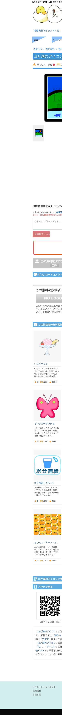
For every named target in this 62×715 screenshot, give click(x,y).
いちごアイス (41, 364)
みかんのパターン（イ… (46, 542)
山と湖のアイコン (47, 631)
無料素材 (50, 49)
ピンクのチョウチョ (44, 423)
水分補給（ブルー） (44, 483)
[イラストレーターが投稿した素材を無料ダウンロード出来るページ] (42, 42)
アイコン (51, 646)
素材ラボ (38, 49)
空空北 (45, 639)
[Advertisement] (15, 47)
